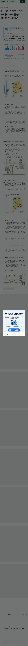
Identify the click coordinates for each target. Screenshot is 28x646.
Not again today (8, 334)
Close (19, 334)
